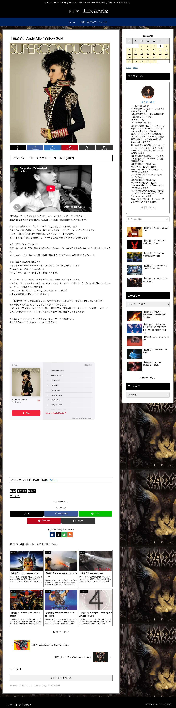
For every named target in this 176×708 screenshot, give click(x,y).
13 (129, 54)
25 (160, 57)
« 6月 (128, 68)
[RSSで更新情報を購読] (70, 534)
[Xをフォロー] (58, 534)
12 (166, 50)
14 (135, 54)
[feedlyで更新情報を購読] (64, 534)
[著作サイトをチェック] (52, 534)
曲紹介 (33, 491)
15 (142, 54)
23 (148, 57)
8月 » (135, 68)
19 (166, 54)
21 (135, 57)
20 (129, 57)
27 (129, 61)
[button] (87, 147)
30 (148, 61)
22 (142, 57)
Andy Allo (15, 496)
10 (154, 50)
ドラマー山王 (148, 102)
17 (154, 54)
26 (166, 57)
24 (154, 57)
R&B (14, 491)
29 (142, 61)
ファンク (23, 491)
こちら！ (52, 479)
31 (154, 61)
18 (160, 54)
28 (135, 61)
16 (148, 54)
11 (160, 50)
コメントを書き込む (61, 678)
